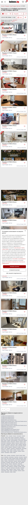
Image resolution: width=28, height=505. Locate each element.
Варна (10, 458)
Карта (20, 17)
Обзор (16, 445)
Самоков (8, 448)
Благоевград (16, 437)
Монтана (24, 444)
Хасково (19, 451)
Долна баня (13, 441)
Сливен (11, 449)
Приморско (11, 466)
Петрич (11, 465)
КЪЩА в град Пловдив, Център (7, 425)
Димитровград (4, 441)
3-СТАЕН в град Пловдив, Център (7, 417)
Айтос (5, 455)
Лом (19, 462)
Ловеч (17, 444)
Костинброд (3, 444)
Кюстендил (13, 444)
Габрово (8, 440)
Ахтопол (2, 437)
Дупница (21, 441)
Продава (7, 6)
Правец (6, 466)
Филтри (5, 13)
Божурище (22, 437)
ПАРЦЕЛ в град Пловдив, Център (20, 432)
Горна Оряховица (14, 440)
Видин (2, 440)
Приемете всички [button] (14, 266)
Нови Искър (7, 445)
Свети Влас (24, 448)
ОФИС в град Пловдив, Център (21, 421)
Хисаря (23, 451)
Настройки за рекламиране (19, 258)
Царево (2, 452)
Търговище (15, 451)
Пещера (15, 465)
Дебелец (25, 440)
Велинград (21, 458)
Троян (8, 451)
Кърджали (8, 444)
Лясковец (20, 444)
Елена (24, 441)
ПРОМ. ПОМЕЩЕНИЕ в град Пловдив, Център (10, 430)
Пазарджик (20, 445)
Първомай (15, 466)
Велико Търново (15, 458)
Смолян (14, 449)
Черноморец (7, 452)
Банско (12, 437)
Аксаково (8, 455)
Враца (5, 440)
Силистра (7, 449)
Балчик (6, 437)
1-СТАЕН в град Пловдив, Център (7, 415)
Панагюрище (3, 465)
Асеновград (13, 455)
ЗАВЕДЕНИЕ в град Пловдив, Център (8, 426)
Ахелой (17, 455)
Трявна (11, 451)
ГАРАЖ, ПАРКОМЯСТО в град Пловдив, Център (10, 429)
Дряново (17, 441)
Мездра (2, 463)
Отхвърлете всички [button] (14, 270)
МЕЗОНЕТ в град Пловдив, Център (7, 421)
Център (18, 6)
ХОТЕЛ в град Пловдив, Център (7, 432)
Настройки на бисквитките (12, 261)
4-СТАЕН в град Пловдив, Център (7, 418)
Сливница (11, 469)
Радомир (19, 466)
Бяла (5, 458)
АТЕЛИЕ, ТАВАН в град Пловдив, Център (9, 422)
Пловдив (22, 465)
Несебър (3, 445)
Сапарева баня (18, 448)
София (22, 449)
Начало (2, 6)
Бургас (2, 458)
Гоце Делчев (20, 440)
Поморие (3, 466)
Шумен (11, 452)
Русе (5, 448)
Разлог (2, 448)
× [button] (25, 230)
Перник (24, 445)
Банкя (9, 437)
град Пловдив (13, 6)
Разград (23, 466)
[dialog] (14, 252)
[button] (14, 273)
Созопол (18, 449)
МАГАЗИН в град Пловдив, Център (20, 425)
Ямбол (14, 452)
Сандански (13, 448)
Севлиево (3, 449)
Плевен (18, 465)
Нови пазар (12, 445)
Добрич (8, 441)
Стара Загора (3, 451)
